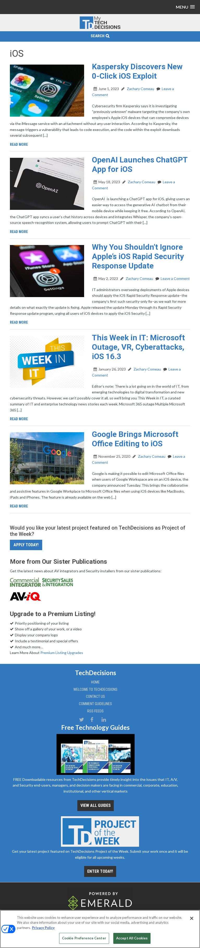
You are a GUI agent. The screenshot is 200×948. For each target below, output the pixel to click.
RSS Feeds (95, 711)
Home (95, 682)
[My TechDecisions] (100, 28)
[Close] (191, 918)
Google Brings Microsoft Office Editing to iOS (135, 439)
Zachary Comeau (140, 88)
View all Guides (95, 805)
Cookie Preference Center (84, 938)
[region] (100, 929)
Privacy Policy (43, 928)
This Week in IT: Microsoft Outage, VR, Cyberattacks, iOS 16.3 (138, 347)
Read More (19, 144)
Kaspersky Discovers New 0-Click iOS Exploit (137, 71)
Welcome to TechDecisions (95, 689)
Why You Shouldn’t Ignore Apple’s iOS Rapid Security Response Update (138, 256)
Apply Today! (26, 544)
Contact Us (95, 696)
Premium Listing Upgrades (61, 652)
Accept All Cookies (132, 938)
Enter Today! (100, 871)
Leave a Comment (175, 278)
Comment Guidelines (95, 704)
